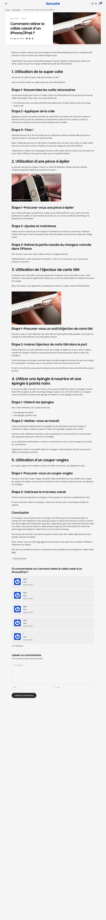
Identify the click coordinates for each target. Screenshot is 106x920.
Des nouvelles (16, 10)
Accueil (7, 10)
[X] (29, 38)
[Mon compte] (96, 3)
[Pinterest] (32, 38)
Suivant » (20, 646)
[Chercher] (92, 3)
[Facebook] (27, 38)
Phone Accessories (19, 559)
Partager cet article (17, 38)
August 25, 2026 (28, 584)
